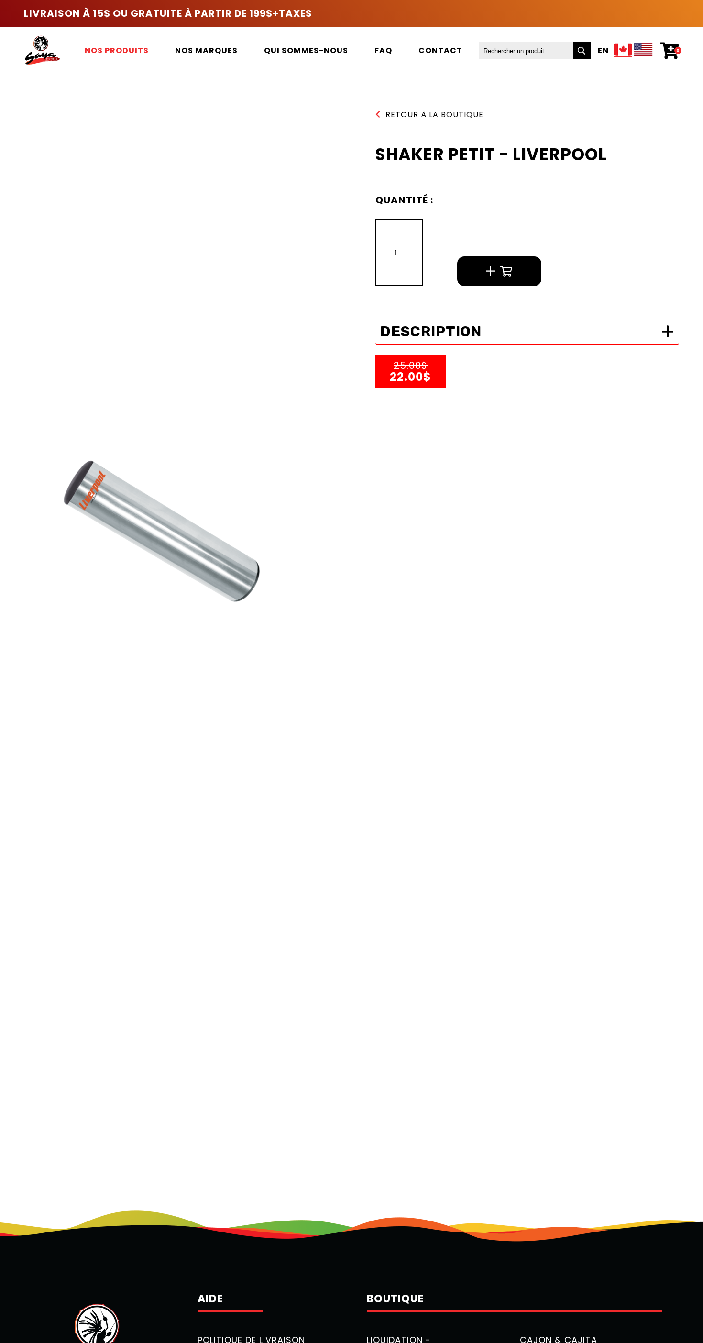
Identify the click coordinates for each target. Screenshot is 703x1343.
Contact (440, 50)
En (603, 51)
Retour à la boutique (434, 115)
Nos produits (117, 50)
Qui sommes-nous (306, 50)
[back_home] (42, 50)
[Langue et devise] (633, 50)
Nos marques (206, 50)
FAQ (383, 50)
